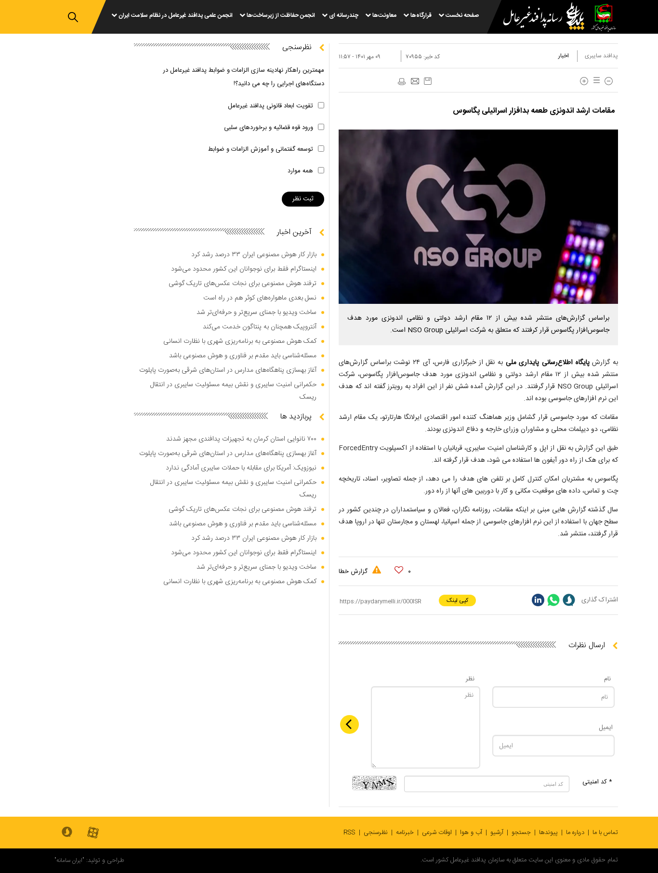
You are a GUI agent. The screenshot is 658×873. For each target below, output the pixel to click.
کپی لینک (457, 600)
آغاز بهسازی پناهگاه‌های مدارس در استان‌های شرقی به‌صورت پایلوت (227, 370)
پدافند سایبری (601, 56)
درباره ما (575, 832)
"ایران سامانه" (69, 860)
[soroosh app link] (66, 832)
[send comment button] (349, 724)
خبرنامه (405, 832)
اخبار (563, 56)
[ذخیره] (428, 81)
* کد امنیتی (597, 782)
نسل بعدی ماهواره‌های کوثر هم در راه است (259, 298)
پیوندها (548, 832)
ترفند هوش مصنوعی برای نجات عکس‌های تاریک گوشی (242, 283)
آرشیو (496, 832)
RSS (349, 832)
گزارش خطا (354, 571)
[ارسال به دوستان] (414, 82)
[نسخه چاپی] (401, 82)
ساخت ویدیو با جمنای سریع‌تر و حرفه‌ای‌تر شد (256, 312)
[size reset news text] (595, 81)
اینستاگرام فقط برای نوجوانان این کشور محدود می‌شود (243, 269)
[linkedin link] (538, 600)
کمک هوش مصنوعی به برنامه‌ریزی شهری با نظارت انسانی (239, 341)
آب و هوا (471, 832)
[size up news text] (584, 81)
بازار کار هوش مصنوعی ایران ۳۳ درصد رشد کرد (253, 255)
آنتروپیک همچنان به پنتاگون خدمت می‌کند (259, 327)
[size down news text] (609, 81)
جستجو (521, 832)
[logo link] (538, 17)
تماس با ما (605, 832)
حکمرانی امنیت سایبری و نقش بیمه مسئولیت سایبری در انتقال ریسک (233, 391)
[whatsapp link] (553, 600)
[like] (399, 570)
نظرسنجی (376, 832)
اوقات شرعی (437, 832)
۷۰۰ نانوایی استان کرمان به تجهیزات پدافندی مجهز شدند (241, 439)
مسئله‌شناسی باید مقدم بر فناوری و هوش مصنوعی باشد (242, 356)
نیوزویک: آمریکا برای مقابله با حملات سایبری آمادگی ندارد (241, 468)
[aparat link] (92, 833)
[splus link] (569, 600)
